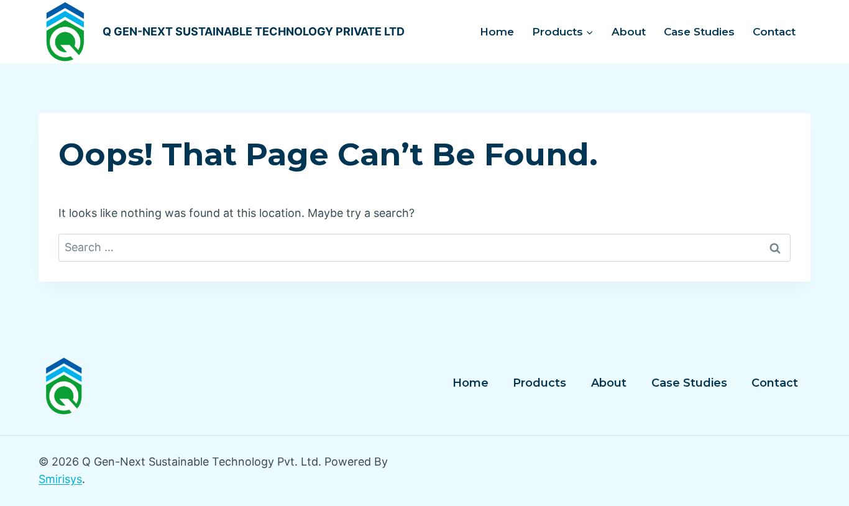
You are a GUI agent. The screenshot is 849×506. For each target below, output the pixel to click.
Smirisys (60, 478)
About (629, 31)
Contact (774, 31)
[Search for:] (424, 247)
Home (497, 31)
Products (539, 383)
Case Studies (699, 31)
